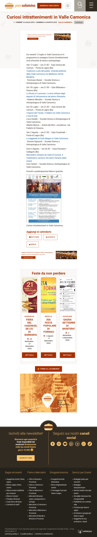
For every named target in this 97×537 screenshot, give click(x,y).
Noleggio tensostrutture (79, 486)
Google (51, 237)
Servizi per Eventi (81, 472)
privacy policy (11, 534)
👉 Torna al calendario (48, 369)
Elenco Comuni (12, 496)
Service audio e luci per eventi (82, 491)
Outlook (35, 237)
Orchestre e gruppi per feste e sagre (82, 514)
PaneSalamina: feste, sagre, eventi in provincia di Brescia (19, 5)
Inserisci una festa (49, 6)
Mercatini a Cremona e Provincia (37, 506)
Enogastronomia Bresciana (57, 480)
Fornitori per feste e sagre (81, 508)
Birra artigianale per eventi (59, 486)
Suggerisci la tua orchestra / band (80, 520)
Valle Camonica (65, 22)
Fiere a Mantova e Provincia (36, 491)
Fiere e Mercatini (36, 472)
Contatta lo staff (12, 505)
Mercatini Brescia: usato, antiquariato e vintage (37, 499)
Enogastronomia (59, 472)
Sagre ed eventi (13, 472)
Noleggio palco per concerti (81, 480)
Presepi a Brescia (13, 499)
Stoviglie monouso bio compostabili (82, 497)
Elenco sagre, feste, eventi (13, 486)
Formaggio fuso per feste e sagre (59, 491)
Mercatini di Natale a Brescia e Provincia (37, 517)
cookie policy (26, 534)
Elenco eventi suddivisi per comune (15, 491)
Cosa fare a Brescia (14, 502)
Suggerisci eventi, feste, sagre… (15, 480)
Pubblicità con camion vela (82, 503)
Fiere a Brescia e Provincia (35, 480)
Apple (33, 244)
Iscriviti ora (25, 458)
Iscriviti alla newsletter (63, 402)
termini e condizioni (44, 534)
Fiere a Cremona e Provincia (36, 486)
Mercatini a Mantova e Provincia (37, 511)
